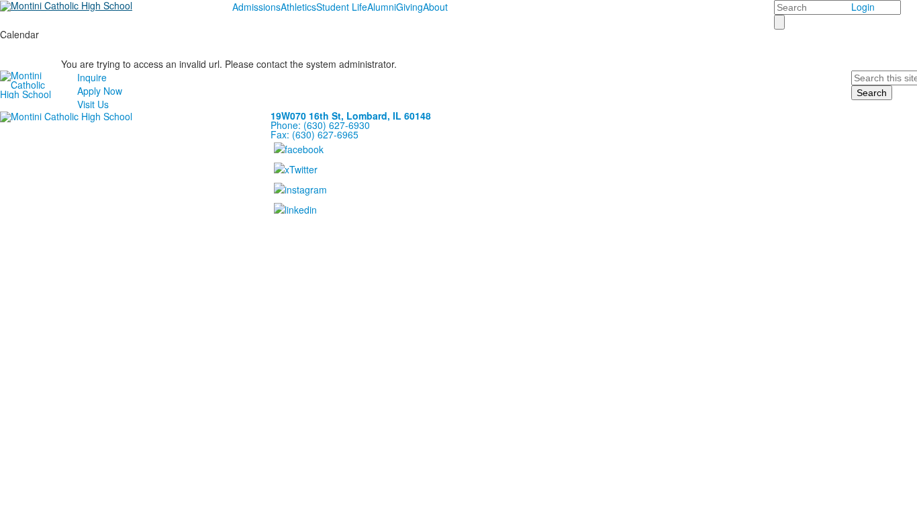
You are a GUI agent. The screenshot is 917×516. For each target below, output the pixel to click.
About (435, 6)
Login (863, 6)
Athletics (298, 6)
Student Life (341, 6)
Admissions (256, 6)
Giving (409, 6)
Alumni (381, 6)
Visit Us (93, 104)
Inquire (92, 77)
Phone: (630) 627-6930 (320, 125)
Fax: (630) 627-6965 (314, 134)
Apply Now (99, 90)
